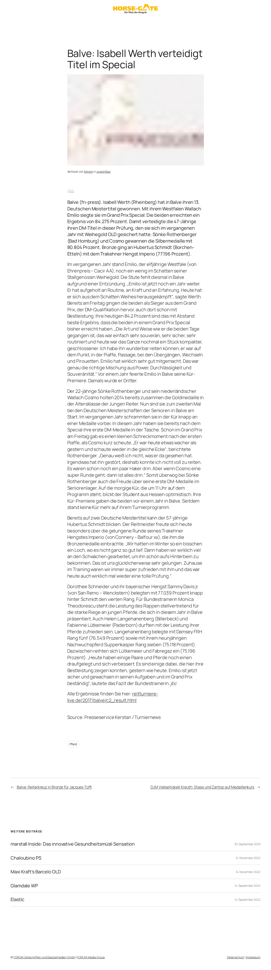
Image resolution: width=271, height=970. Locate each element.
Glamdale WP (24, 885)
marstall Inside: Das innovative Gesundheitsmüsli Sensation (73, 843)
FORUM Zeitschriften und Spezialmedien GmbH (44, 957)
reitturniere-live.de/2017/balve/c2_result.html (112, 697)
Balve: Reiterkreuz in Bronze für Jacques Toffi (54, 786)
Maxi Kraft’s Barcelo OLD (36, 871)
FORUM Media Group (91, 957)
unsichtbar (104, 172)
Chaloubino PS (26, 857)
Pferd (73, 744)
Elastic (17, 899)
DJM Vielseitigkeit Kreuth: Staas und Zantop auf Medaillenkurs (202, 786)
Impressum (253, 957)
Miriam (88, 172)
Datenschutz (235, 957)
